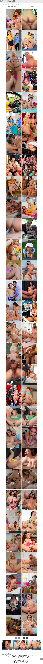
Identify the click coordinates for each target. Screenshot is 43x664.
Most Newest (23, 4)
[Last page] (27, 638)
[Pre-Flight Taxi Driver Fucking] (29, 228)
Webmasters (34, 655)
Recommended (38, 4)
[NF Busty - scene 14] (29, 290)
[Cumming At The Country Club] (14, 416)
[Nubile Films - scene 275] (14, 19)
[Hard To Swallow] (29, 541)
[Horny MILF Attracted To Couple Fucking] (14, 311)
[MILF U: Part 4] (14, 165)
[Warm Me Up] (29, 395)
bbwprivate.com (6, 657)
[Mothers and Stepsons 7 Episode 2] (29, 458)
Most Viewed (33, 4)
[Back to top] (41, 659)
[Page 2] (24, 638)
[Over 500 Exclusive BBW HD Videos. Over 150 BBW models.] (21, 649)
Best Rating (28, 4)
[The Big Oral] (14, 249)
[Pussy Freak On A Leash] (14, 583)
